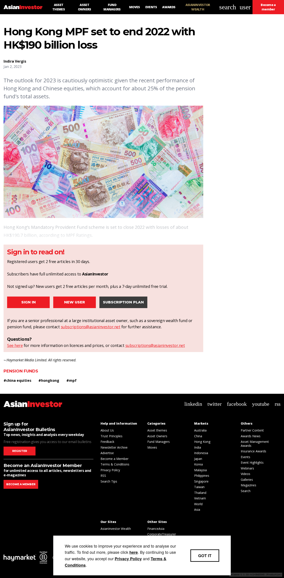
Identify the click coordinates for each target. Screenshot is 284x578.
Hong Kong (202, 441)
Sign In (28, 302)
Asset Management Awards (255, 443)
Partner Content (252, 430)
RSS (103, 475)
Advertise (107, 453)
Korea (198, 464)
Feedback (107, 441)
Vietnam (200, 498)
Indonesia (201, 453)
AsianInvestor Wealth (116, 529)
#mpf (71, 380)
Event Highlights (252, 462)
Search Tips (109, 481)
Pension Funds (21, 371)
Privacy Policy (110, 470)
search (227, 7)
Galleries (247, 479)
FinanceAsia (155, 529)
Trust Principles (111, 436)
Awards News (250, 436)
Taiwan (199, 487)
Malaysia (200, 470)
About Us (107, 430)
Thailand (200, 493)
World (198, 504)
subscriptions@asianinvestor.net (90, 326)
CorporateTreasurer (161, 534)
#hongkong (48, 380)
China (198, 436)
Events (245, 457)
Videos (245, 474)
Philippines (201, 475)
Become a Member (114, 459)
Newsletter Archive (114, 447)
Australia (200, 430)
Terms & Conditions (115, 464)
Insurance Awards (253, 451)
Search (245, 491)
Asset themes (157, 430)
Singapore (201, 481)
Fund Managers (158, 441)
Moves (152, 447)
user (245, 7)
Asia (197, 509)
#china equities (17, 380)
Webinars (247, 468)
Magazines (248, 485)
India (197, 447)
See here (15, 345)
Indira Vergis (15, 61)
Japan (198, 459)
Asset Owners (157, 436)
